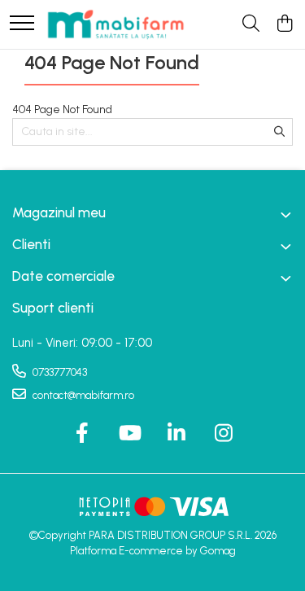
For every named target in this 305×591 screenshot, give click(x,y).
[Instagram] (223, 434)
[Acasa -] (115, 24)
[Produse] (22, 24)
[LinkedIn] (176, 434)
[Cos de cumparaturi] (284, 24)
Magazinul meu (59, 212)
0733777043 (58, 372)
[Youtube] (129, 434)
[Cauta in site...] (250, 24)
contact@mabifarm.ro (82, 395)
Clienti (31, 244)
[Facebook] (82, 434)
